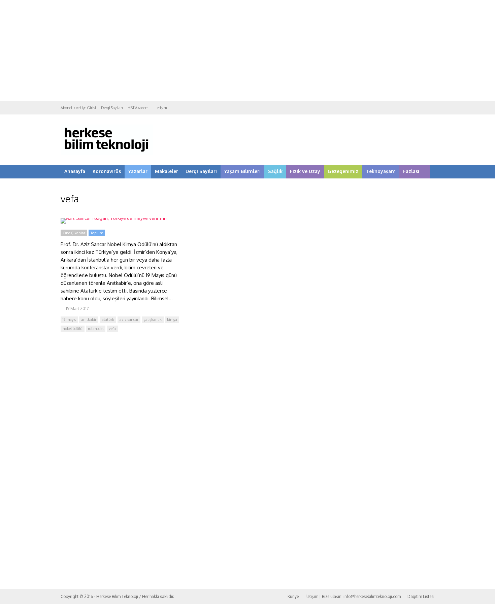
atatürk (108, 319)
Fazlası (411, 171)
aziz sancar (129, 319)
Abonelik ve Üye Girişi (78, 107)
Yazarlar (137, 171)
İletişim (161, 107)
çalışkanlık (153, 319)
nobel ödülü (72, 328)
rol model (95, 328)
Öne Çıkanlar (74, 233)
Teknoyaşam (381, 171)
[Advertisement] (247, 50)
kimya (172, 319)
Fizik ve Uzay (305, 171)
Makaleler (166, 171)
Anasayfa (74, 171)
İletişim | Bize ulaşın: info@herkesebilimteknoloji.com (353, 596)
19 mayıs (69, 319)
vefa (112, 328)
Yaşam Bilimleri (242, 171)
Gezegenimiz (343, 171)
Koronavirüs (107, 171)
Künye (293, 596)
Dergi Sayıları (112, 107)
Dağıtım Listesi (420, 596)
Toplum (97, 233)
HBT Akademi (139, 107)
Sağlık (275, 171)
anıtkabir (88, 319)
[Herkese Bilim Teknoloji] (107, 153)
